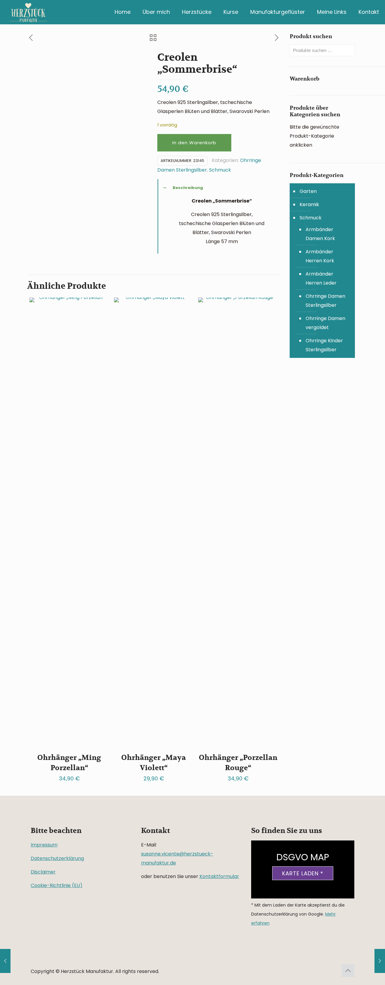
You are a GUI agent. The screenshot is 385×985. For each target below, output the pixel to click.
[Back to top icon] (348, 970)
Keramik (309, 204)
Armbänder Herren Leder (321, 278)
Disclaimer (43, 871)
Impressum (44, 844)
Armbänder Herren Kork (320, 256)
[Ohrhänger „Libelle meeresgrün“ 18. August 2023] (379, 961)
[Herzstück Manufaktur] (28, 12)
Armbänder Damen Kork (320, 234)
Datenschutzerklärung (57, 858)
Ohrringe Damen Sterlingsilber (325, 301)
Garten (308, 191)
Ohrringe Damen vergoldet (325, 323)
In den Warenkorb (194, 142)
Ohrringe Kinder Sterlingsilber (324, 345)
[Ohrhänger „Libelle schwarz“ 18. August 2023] (5, 961)
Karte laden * (302, 873)
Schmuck (220, 169)
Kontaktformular (219, 876)
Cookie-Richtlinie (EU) (56, 885)
